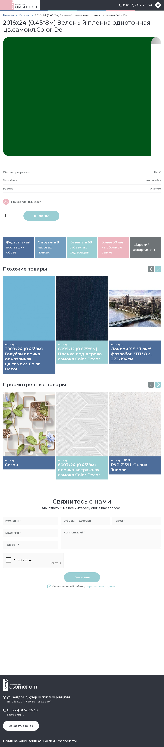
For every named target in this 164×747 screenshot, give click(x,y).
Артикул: (11, 344)
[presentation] (151, 269)
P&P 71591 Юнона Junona (129, 467)
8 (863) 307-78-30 (137, 5)
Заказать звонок (21, 725)
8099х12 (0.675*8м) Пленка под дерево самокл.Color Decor (80, 354)
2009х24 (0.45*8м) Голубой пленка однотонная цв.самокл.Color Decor (24, 359)
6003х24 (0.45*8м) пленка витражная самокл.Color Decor (79, 469)
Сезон (11, 464)
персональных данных (101, 586)
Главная (8, 15)
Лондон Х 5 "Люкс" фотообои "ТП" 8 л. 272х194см (131, 354)
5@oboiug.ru (15, 714)
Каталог (24, 15)
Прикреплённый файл (26, 201)
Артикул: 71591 (120, 460)
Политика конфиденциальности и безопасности (40, 741)
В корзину (41, 215)
